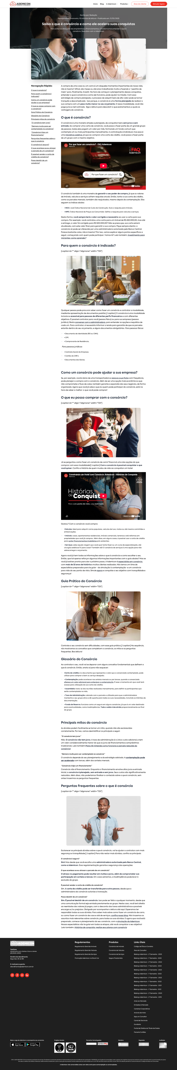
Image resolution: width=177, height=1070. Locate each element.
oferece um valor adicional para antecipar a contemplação (88, 682)
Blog (102, 4)
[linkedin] (27, 975)
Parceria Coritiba (140, 1032)
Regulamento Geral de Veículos (86, 950)
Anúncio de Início (140, 1013)
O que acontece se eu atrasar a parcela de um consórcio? (43, 149)
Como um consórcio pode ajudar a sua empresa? (41, 101)
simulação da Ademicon (128, 921)
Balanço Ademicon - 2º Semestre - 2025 (148, 954)
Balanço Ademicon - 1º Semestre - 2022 (148, 981)
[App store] (17, 1045)
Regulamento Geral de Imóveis (85, 946)
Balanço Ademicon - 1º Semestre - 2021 (147, 989)
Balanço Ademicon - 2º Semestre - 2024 (148, 962)
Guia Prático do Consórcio (41, 112)
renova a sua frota (120, 378)
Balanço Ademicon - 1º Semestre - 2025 (148, 958)
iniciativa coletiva (74, 135)
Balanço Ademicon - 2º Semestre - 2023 (148, 970)
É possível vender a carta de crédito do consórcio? (42, 155)
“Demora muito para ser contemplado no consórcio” (42, 127)
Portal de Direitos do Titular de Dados (147, 1028)
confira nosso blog (119, 915)
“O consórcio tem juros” (40, 122)
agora (99, 570)
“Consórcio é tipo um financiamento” (39, 133)
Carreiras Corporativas (142, 1009)
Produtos (124, 4)
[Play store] (32, 1045)
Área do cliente (140, 4)
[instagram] (12, 975)
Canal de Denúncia (140, 1020)
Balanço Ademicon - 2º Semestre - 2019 (148, 997)
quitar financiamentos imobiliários (83, 541)
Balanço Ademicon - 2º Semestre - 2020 (148, 993)
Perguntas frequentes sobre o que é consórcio (43, 139)
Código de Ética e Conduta (143, 946)
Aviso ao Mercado (140, 1001)
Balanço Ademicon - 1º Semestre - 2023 (148, 974)
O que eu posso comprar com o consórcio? (43, 107)
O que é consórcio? (39, 90)
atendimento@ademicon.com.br (21, 967)
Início (95, 4)
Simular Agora (159, 4)
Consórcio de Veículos (116, 950)
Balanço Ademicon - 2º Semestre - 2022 (148, 978)
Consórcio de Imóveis (116, 946)
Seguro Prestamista (116, 958)
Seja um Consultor (140, 1017)
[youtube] (22, 975)
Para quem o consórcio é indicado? (41, 95)
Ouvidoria (137, 1024)
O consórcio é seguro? (40, 144)
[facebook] (17, 975)
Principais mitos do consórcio (43, 119)
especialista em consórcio (130, 561)
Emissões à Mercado (141, 1005)
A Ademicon (111, 4)
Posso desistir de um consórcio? (39, 161)
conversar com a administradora (90, 322)
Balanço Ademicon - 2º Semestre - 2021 (148, 985)
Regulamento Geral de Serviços (86, 954)
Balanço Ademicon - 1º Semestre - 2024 (148, 966)
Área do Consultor (140, 950)
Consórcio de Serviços (116, 954)
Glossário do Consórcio (40, 115)
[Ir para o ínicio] (20, 4)
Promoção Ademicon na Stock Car (87, 958)
